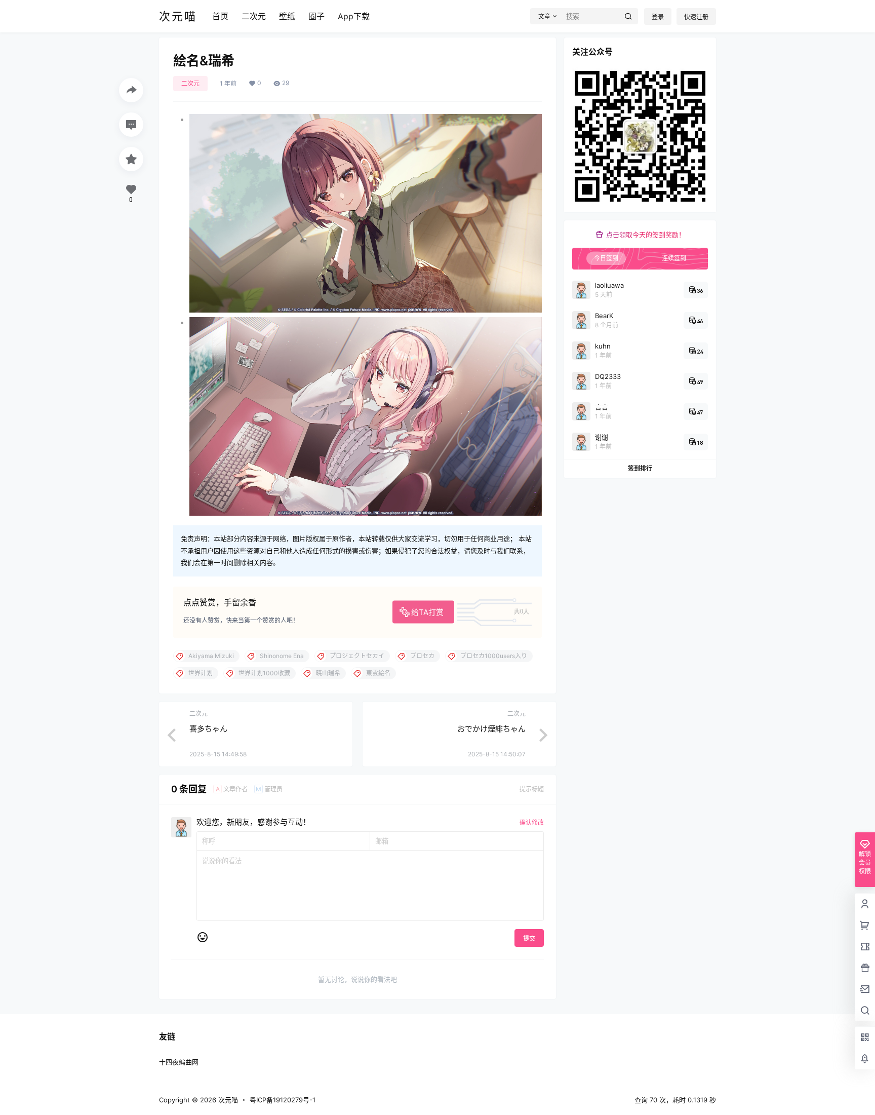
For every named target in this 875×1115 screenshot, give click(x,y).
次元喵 (227, 1100)
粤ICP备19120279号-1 (282, 1100)
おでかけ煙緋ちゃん (491, 729)
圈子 (316, 16)
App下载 (354, 16)
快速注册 (696, 17)
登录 (658, 17)
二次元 (254, 16)
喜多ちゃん (208, 729)
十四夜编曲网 (178, 1062)
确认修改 (532, 822)
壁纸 (287, 16)
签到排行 (640, 468)
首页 (220, 16)
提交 (529, 938)
